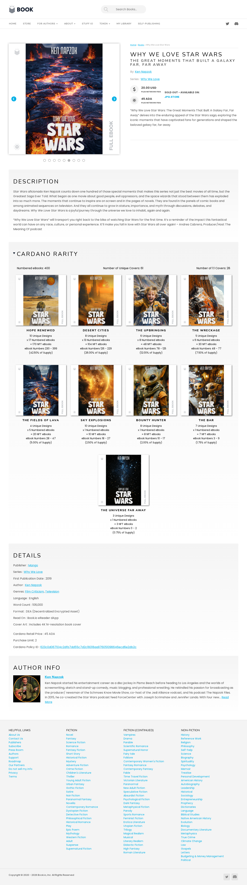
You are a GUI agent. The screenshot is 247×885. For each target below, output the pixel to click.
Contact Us (16, 738)
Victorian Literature (136, 780)
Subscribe (15, 746)
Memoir (186, 769)
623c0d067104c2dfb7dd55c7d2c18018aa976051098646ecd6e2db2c (88, 647)
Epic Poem (72, 829)
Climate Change (191, 841)
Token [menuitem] (104, 23)
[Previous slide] (13, 99)
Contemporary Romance (82, 807)
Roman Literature (134, 852)
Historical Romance (78, 822)
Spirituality (187, 761)
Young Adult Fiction (78, 780)
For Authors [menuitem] (46, 23)
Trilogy (128, 829)
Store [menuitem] (27, 23)
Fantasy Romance (135, 765)
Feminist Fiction (133, 818)
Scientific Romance (136, 746)
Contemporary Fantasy (138, 769)
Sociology (187, 795)
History (185, 735)
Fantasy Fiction (75, 750)
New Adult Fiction (134, 788)
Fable (127, 773)
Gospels (186, 848)
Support (14, 757)
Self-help (187, 750)
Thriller (70, 776)
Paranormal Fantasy (78, 799)
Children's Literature (78, 773)
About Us (14, 735)
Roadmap (15, 761)
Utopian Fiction (133, 826)
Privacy (13, 773)
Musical (128, 837)
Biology (185, 826)
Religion (186, 742)
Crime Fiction (74, 769)
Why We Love (150, 79)
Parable (128, 742)
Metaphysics (189, 833)
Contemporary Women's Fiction (144, 761)
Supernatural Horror (136, 750)
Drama (128, 738)
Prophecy (187, 803)
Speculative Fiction (135, 792)
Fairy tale (129, 754)
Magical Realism (134, 833)
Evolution (186, 822)
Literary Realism (133, 841)
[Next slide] (114, 99)
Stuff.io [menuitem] (87, 23)
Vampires (129, 735)
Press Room (16, 750)
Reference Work (191, 738)
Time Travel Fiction (136, 776)
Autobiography (190, 784)
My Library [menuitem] (124, 23)
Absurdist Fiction (134, 795)
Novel (69, 735)
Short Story (73, 754)
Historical (186, 792)
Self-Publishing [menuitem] (149, 23)
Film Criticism (34, 591)
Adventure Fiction (77, 765)
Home (133, 44)
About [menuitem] (68, 23)
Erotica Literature (134, 822)
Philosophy (187, 746)
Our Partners (17, 765)
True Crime (188, 837)
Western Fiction (76, 837)
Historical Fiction (76, 757)
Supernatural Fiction (78, 848)
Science (186, 754)
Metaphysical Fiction (136, 807)
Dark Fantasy (132, 803)
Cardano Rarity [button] (47, 254)
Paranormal (131, 784)
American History (192, 780)
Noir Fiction (73, 795)
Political (186, 860)
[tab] (44, 160)
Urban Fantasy (75, 784)
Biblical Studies (190, 814)
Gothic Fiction (75, 788)
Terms (13, 776)
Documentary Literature (196, 829)
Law (183, 845)
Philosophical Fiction (78, 818)
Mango (33, 565)
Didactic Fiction (133, 845)
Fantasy (71, 738)
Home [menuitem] (12, 23)
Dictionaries (188, 807)
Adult (69, 841)
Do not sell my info (20, 769)
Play (68, 826)
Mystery (71, 761)
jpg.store (172, 97)
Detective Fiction (77, 814)
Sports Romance (134, 814)
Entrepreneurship (192, 799)
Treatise (186, 773)
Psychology (188, 765)
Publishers (15, 742)
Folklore (128, 757)
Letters (185, 852)
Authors (13, 754)
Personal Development (195, 776)
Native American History (196, 818)
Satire (69, 792)
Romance (72, 746)
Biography (187, 757)
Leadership (188, 788)
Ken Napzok (143, 72)
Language (187, 811)
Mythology (72, 833)
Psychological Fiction (137, 799)
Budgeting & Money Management (202, 856)
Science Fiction (75, 742)
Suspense (72, 845)
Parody (128, 811)
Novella (70, 803)
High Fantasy (132, 848)
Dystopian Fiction (77, 811)
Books (141, 44)
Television (52, 591)
